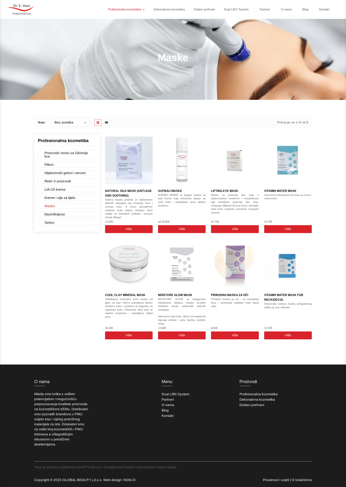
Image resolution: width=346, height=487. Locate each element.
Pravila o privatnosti (138, 467)
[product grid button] (98, 122)
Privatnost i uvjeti (276, 480)
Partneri (265, 9)
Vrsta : (42, 122)
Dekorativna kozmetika (169, 9)
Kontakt (324, 9)
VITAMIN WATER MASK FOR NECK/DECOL (283, 297)
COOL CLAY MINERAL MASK (125, 295)
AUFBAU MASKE (170, 190)
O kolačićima (302, 480)
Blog (305, 9)
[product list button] (106, 122)
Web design (112, 480)
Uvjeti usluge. (166, 467)
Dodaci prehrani (204, 9)
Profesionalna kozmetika (125, 9)
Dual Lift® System (236, 9)
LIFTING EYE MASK (224, 190)
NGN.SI (130, 480)
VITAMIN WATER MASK (280, 190)
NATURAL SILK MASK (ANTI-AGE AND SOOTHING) (128, 193)
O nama (286, 9)
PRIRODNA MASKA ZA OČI (229, 295)
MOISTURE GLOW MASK (175, 295)
